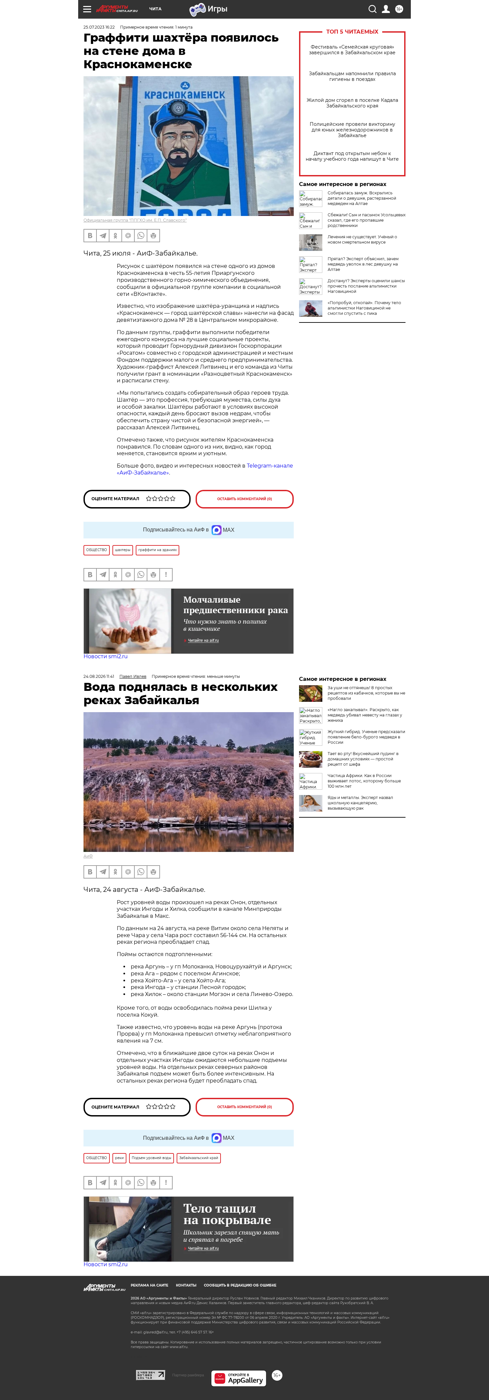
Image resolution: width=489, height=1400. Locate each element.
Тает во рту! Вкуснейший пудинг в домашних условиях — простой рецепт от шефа (363, 759)
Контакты (186, 1285)
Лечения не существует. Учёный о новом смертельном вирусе (362, 239)
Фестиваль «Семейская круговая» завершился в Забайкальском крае (352, 50)
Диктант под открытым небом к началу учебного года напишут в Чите (352, 156)
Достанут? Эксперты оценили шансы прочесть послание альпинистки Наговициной (366, 286)
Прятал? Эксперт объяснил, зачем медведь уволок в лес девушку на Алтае (363, 264)
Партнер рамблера (188, 1375)
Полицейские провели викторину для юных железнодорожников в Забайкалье (352, 129)
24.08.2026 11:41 (98, 676)
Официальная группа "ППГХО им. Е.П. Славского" (135, 220)
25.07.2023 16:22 (99, 27)
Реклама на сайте (149, 1285)
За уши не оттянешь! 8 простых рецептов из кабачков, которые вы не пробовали (366, 693)
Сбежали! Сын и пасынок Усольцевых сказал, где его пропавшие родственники (367, 220)
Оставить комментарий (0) (244, 499)
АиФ (88, 856)
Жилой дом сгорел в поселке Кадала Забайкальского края (352, 103)
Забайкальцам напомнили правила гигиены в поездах (352, 76)
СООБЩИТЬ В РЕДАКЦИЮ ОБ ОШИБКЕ (240, 1285)
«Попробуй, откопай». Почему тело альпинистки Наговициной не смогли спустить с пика (364, 308)
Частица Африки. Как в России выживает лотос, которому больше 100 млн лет (364, 781)
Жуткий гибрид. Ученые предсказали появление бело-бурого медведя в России (366, 737)
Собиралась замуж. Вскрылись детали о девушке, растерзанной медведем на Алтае (362, 198)
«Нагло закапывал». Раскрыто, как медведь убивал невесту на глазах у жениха (365, 715)
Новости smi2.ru (105, 656)
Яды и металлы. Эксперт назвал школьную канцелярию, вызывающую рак (360, 803)
